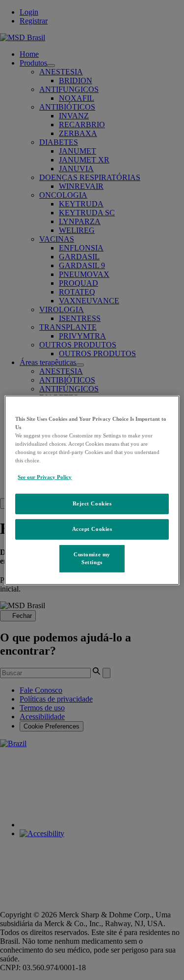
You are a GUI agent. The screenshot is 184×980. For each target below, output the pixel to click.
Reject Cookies (92, 503)
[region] (91, 490)
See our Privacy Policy (45, 477)
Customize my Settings (92, 558)
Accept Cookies (92, 529)
